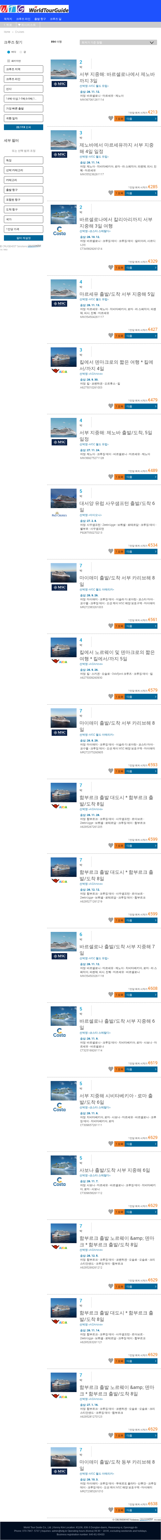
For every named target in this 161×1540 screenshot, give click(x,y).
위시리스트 (28, 25)
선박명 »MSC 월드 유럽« (117, 79)
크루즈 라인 (23, 19)
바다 (13, 51)
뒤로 (9, 25)
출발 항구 (40, 19)
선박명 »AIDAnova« (116, 367)
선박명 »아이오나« (117, 508)
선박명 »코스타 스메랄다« (116, 224)
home (7, 32)
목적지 (8, 19)
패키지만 (16, 60)
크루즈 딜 (55, 19)
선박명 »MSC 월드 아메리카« (117, 583)
